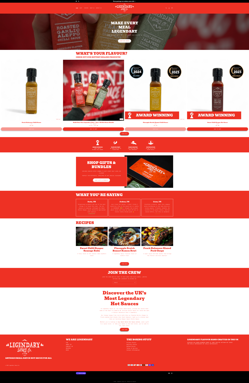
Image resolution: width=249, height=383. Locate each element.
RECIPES (68, 348)
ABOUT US (68, 344)
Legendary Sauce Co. (121, 381)
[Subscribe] (134, 282)
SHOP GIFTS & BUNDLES (101, 180)
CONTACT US (69, 346)
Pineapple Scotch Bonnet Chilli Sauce (155, 122)
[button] (81, 8)
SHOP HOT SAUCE (124, 40)
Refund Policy (131, 346)
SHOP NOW (124, 329)
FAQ (67, 342)
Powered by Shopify (131, 381)
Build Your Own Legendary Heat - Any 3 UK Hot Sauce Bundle (93, 122)
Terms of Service (132, 348)
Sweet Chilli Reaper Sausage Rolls (91, 249)
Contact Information (133, 350)
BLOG (67, 350)
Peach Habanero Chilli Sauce (31, 122)
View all (124, 133)
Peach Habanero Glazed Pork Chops (157, 249)
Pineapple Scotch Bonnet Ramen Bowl (124, 249)
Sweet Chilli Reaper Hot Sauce (217, 122)
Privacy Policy (131, 342)
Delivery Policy (132, 344)
